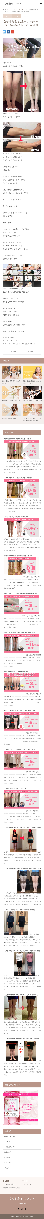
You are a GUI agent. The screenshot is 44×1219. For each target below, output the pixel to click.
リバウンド (31, 344)
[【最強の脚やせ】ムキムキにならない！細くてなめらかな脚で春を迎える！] (31, 351)
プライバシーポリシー (10, 1184)
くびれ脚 (7, 1141)
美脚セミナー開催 (9, 1136)
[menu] (40, 3)
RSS (25, 1208)
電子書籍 (7, 1157)
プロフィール (7, 16)
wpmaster (12, 337)
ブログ (16, 16)
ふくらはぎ (23, 344)
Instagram (22, 1208)
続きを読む (12, 472)
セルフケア (8, 344)
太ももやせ (16, 344)
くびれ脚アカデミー (10, 1147)
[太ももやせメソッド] (20, 1124)
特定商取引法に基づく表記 (11, 1188)
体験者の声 (7, 1152)
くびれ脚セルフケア (12, 3)
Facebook (18, 1208)
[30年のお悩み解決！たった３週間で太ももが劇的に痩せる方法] (12, 351)
